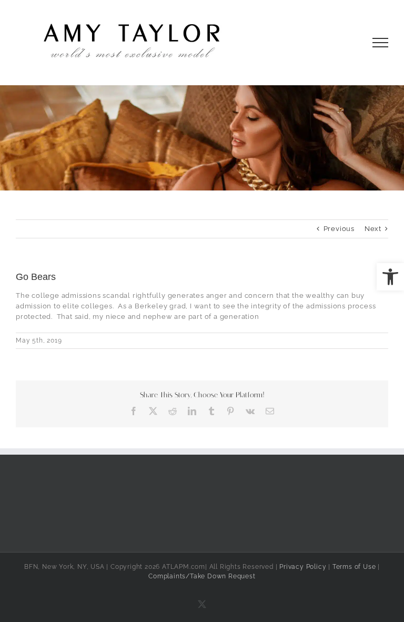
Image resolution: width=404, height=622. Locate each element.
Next (373, 229)
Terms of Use (354, 566)
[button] (390, 276)
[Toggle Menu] (380, 42)
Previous (339, 229)
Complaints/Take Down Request (201, 576)
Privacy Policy (302, 566)
